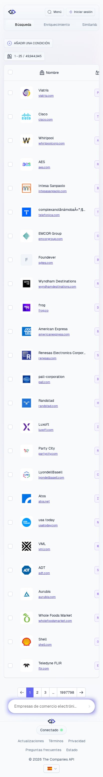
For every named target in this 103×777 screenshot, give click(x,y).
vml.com (44, 549)
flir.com (43, 668)
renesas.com (47, 358)
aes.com (44, 167)
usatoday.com (48, 525)
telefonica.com (49, 215)
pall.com (44, 382)
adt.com (44, 573)
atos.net (44, 501)
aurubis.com (47, 597)
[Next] (81, 692)
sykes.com (45, 263)
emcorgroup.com (50, 239)
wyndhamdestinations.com (57, 286)
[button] (28, 43)
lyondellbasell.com (51, 477)
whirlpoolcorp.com (51, 143)
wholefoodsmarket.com (55, 621)
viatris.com (46, 95)
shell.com (45, 644)
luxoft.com (46, 430)
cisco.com (45, 119)
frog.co (43, 310)
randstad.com (48, 406)
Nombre (52, 73)
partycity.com (48, 454)
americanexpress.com (54, 334)
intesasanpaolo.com (52, 191)
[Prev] (22, 692)
